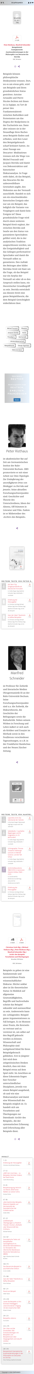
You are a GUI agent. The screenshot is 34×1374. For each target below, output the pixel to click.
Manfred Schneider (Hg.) (17, 952)
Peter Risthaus (9, 45)
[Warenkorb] (32, 2)
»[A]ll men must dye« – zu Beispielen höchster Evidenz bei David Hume (12, 1175)
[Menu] (1, 2)
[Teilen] (18, 66)
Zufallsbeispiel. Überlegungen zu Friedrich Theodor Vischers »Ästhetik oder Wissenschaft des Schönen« (12, 1225)
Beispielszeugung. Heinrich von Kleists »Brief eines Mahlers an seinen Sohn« (12, 1189)
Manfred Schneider (23, 45)
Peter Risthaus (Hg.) (22, 950)
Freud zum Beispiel (9, 1291)
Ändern (17, 400)
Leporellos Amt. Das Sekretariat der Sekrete (16, 818)
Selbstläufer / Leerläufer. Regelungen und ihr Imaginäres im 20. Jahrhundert (16, 834)
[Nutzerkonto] (28, 2)
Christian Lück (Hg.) (13, 947)
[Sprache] (30, 2)
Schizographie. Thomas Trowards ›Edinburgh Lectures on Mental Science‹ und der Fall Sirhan (15, 852)
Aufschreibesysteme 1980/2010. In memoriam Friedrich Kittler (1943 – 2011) (16, 871)
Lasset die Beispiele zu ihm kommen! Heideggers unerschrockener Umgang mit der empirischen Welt (12, 1304)
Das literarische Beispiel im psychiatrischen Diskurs (12, 1267)
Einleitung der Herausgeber (12, 600)
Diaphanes (17, 2)
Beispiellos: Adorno (9, 1318)
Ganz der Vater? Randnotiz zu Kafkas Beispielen (16, 616)
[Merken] (15, 66)
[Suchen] (3, 2)
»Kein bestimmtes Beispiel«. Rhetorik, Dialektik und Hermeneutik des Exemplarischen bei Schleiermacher (12, 1206)
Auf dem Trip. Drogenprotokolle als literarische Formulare (15, 586)
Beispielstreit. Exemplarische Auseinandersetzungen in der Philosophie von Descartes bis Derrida (13, 1354)
